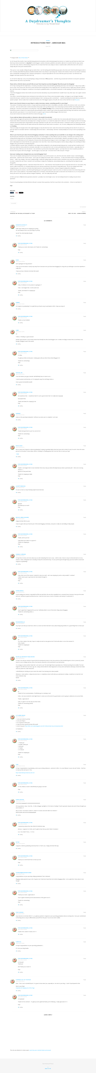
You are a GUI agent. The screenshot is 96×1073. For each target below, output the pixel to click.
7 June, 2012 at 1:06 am (20, 943)
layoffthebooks (20, 486)
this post (77, 99)
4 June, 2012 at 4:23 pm (20, 447)
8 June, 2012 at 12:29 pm (22, 393)
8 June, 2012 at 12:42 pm (22, 784)
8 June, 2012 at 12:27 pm (22, 317)
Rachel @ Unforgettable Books (25, 656)
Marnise (18, 413)
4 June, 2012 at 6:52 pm (20, 555)
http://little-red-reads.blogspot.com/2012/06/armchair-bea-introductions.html (44, 726)
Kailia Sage (19, 445)
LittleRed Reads (20, 715)
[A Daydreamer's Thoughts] (48, 15)
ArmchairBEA (13, 203)
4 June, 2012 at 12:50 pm (20, 261)
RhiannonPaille (20, 622)
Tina (17, 764)
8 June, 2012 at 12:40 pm (22, 689)
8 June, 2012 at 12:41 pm (22, 740)
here (44, 113)
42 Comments (83, 207)
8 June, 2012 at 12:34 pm (22, 535)
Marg (17, 260)
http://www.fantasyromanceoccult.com (25, 772)
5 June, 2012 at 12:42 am (20, 843)
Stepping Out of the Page (23, 979)
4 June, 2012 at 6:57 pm (20, 592)
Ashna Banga (20, 590)
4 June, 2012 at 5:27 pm (20, 487)
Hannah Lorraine (21, 554)
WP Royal (51, 1063)
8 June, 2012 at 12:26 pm (22, 282)
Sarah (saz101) (20, 799)
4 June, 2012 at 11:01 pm (20, 765)
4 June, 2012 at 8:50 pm (20, 716)
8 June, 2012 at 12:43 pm (22, 824)
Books (48, 40)
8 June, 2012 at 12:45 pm (22, 892)
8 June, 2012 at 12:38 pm (22, 637)
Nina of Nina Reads (23, 57)
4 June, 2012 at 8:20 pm (20, 658)
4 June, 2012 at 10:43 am (20, 226)
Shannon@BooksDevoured (23, 872)
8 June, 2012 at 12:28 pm (22, 352)
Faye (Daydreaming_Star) (25, 243)
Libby (17, 330)
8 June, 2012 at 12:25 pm (22, 244)
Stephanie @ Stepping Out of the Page (25, 988)
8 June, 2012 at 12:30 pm (22, 428)
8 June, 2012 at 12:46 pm (22, 929)
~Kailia (17, 454)
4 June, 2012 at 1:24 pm (20, 303)
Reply (84, 225)
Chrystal (18, 941)
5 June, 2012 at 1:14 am (20, 874)
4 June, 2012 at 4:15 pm (20, 414)
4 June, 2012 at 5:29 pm (20, 518)
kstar (17, 842)
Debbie (18, 302)
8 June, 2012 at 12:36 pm (22, 573)
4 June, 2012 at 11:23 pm (20, 801)
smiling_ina (19, 372)
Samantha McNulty (21, 224)
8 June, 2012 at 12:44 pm (22, 857)
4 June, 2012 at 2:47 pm (20, 374)
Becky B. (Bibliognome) (22, 517)
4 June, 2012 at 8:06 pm (20, 623)
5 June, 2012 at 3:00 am (20, 913)
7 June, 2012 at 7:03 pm (20, 981)
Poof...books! (19, 912)
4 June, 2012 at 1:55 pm (20, 331)
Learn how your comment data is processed (40, 1050)
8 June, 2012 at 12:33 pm (22, 465)
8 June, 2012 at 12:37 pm (22, 607)
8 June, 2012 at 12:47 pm (22, 996)
